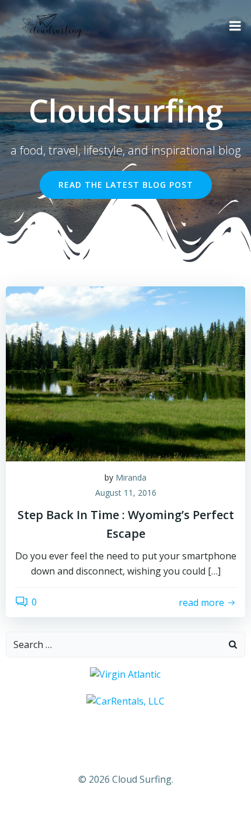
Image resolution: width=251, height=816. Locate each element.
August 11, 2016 (125, 492)
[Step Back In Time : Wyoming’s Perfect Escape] (125, 372)
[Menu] (235, 26)
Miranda (131, 477)
